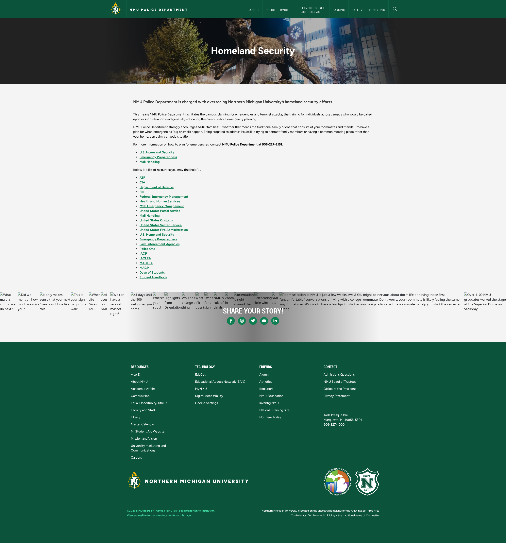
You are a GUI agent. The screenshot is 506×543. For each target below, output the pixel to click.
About (254, 9)
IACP (143, 253)
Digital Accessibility (209, 396)
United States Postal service (160, 211)
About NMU (139, 381)
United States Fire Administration (164, 230)
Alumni (264, 374)
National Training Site (274, 410)
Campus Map (140, 396)
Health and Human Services (160, 201)
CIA (142, 182)
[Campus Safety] (367, 482)
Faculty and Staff (143, 410)
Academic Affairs (143, 389)
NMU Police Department (159, 10)
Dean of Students (152, 272)
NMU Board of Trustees (340, 381)
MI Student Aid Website (147, 431)
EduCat (200, 374)
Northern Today (270, 417)
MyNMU (201, 389)
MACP (144, 268)
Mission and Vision (144, 438)
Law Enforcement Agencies (159, 244)
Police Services (278, 9)
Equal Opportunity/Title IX (149, 403)
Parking (339, 9)
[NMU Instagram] (242, 321)
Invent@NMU (269, 403)
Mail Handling (150, 162)
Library (135, 417)
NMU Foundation (271, 396)
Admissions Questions (339, 374)
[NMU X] (253, 321)
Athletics (265, 381)
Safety (357, 9)
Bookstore (266, 389)
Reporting (377, 9)
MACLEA (146, 263)
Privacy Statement (337, 396)
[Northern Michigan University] (115, 9)
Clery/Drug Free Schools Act (312, 10)
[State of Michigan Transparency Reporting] (337, 482)
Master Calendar (142, 424)
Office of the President (340, 389)
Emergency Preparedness (158, 157)
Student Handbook (153, 277)
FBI (142, 192)
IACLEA (145, 258)
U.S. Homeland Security (157, 152)
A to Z (135, 374)
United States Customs (156, 220)
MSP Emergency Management (162, 206)
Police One (147, 249)
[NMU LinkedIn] (275, 321)
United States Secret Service (161, 225)
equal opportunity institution (196, 510)
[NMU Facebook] (231, 321)
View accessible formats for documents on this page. (159, 515)
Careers (136, 457)
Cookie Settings (206, 403)
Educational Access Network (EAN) (220, 381)
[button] (395, 8)
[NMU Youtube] (264, 321)
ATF (142, 177)
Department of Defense (157, 187)
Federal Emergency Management (164, 196)
